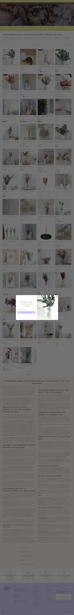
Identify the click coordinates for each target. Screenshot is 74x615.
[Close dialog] (57, 296)
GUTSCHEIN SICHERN (26, 312)
